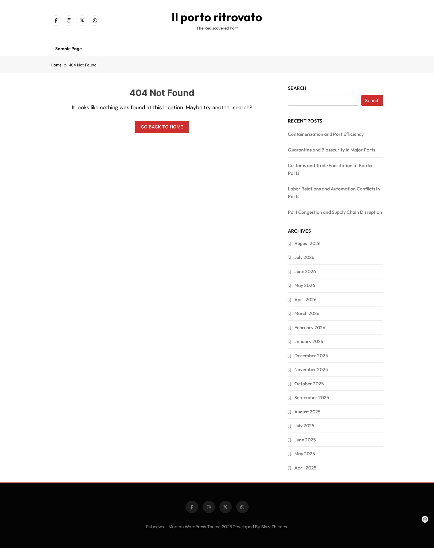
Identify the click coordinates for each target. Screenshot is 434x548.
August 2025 (307, 412)
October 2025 (309, 383)
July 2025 (304, 425)
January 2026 (308, 341)
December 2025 (311, 355)
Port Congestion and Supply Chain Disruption (335, 212)
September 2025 (311, 397)
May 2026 (304, 285)
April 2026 (305, 299)
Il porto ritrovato (217, 16)
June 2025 (305, 440)
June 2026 (305, 271)
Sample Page (68, 48)
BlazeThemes (274, 526)
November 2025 (311, 369)
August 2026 (307, 243)
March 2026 (306, 313)
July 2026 (304, 257)
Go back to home (162, 127)
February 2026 (309, 327)
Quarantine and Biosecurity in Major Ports (331, 150)
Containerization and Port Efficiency (326, 134)
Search (297, 88)
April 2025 (305, 468)
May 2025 (304, 453)
